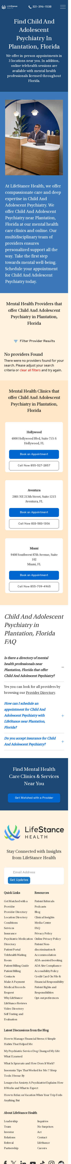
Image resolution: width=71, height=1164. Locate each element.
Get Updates (19, 880)
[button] (15, 912)
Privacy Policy (43, 933)
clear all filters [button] (30, 370)
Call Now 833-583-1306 (34, 524)
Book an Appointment (34, 454)
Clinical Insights (44, 917)
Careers (42, 1148)
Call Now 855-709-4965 (34, 586)
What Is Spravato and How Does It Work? (29, 1063)
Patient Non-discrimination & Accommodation (45, 950)
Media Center (43, 922)
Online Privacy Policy (48, 939)
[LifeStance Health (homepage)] (9, 7)
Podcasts (40, 906)
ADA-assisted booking (48, 960)
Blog (37, 912)
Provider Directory (40, 693)
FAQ (37, 928)
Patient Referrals (44, 901)
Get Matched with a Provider (34, 798)
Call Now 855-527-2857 (34, 465)
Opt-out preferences (47, 998)
